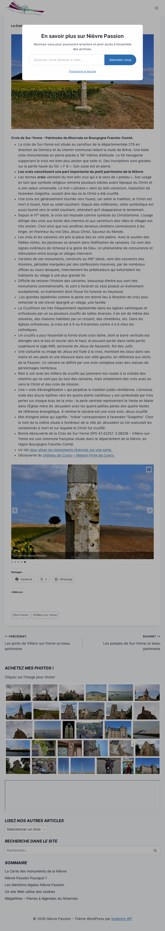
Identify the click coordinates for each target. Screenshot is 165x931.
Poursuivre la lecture (82, 71)
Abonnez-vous (120, 60)
